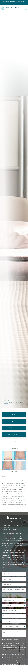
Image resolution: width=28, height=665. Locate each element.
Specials (13, 414)
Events (13, 421)
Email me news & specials (11, 639)
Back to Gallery (14, 442)
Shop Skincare (13, 434)
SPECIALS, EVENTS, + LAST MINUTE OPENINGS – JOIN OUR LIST (14, 2)
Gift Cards (13, 428)
